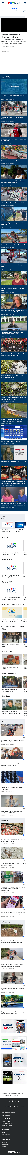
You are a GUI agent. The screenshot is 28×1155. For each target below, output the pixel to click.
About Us (20, 1093)
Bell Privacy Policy (6, 1121)
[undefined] (12, 548)
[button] (14, 89)
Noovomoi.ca (5, 1144)
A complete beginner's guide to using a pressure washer (13, 864)
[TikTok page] (12, 1101)
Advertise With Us (6, 1095)
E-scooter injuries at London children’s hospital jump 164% (13, 741)
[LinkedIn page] (19, 1101)
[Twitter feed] (9, 1101)
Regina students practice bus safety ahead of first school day (12, 1012)
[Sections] (2, 3)
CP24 (3, 1132)
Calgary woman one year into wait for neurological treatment (13, 764)
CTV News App (6, 1093)
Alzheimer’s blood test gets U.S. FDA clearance (12, 788)
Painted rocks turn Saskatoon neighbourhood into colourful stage (12, 941)
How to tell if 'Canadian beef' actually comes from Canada (12, 840)
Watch (3, 11)
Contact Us (15, 1095)
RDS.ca (4, 1146)
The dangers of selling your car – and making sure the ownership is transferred (13, 888)
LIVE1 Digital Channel (19, 530)
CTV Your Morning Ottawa (21, 11)
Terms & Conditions (7, 1123)
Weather (9, 11)
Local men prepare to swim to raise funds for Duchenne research (12, 965)
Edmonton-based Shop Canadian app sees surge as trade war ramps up (13, 913)
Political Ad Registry (7, 1125)
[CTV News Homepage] (14, 3)
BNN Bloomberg (6, 1134)
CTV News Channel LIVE (6, 530)
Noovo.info (4, 1142)
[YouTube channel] (15, 1101)
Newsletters (14, 1093)
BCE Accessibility (6, 1115)
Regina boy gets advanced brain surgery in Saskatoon (11, 812)
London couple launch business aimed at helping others (13, 989)
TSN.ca (4, 1136)
